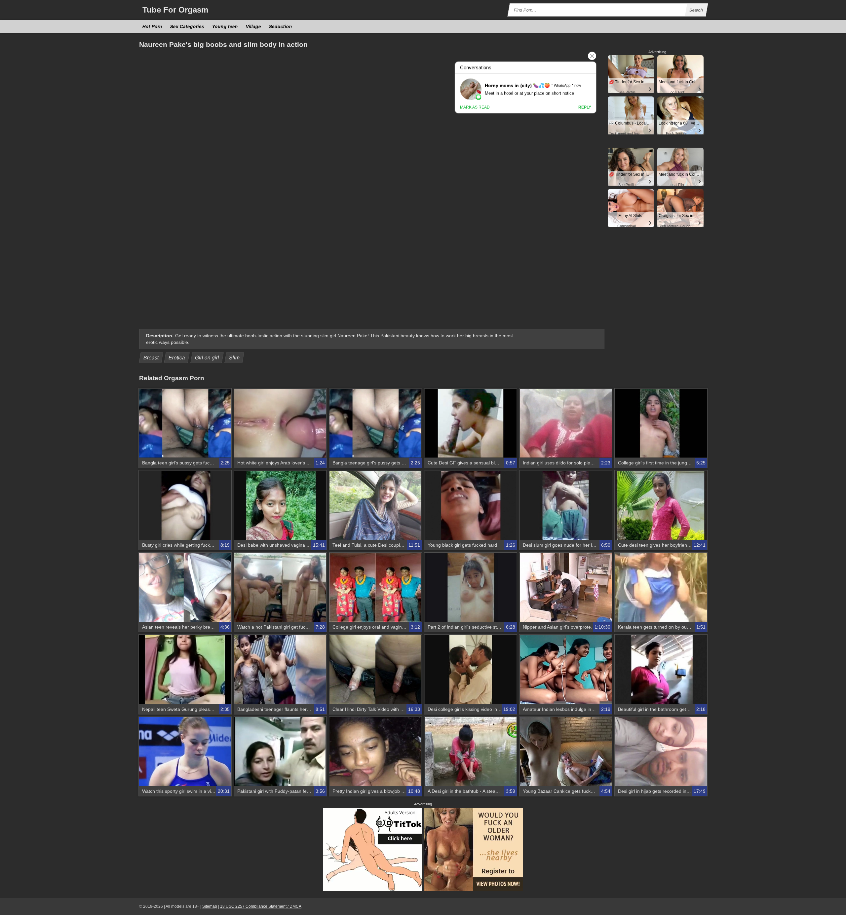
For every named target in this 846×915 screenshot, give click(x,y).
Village (254, 26)
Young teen (225, 26)
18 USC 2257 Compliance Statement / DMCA (260, 906)
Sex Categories (187, 26)
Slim (234, 357)
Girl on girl (207, 357)
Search (696, 10)
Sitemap (209, 906)
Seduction (281, 26)
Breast (151, 357)
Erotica (177, 357)
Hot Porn (152, 26)
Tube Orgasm (175, 9)
